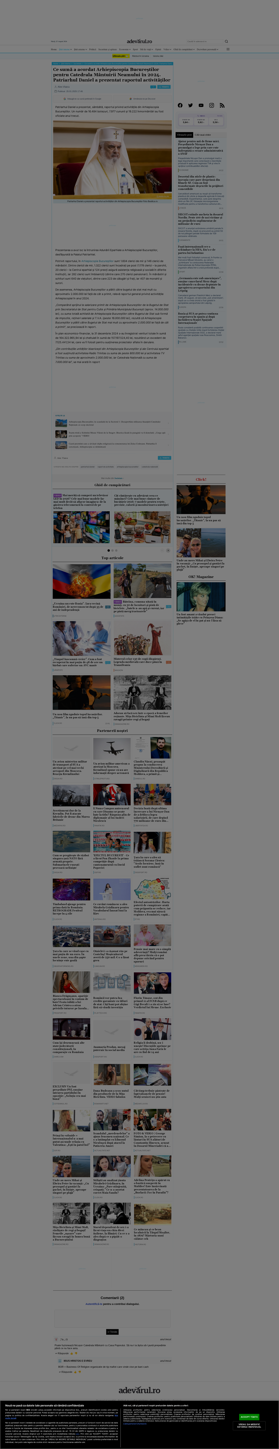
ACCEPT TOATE (249, 1417)
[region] (139, 1424)
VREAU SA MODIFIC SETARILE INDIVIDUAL (249, 1425)
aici (77, 1434)
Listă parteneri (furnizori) (134, 1424)
